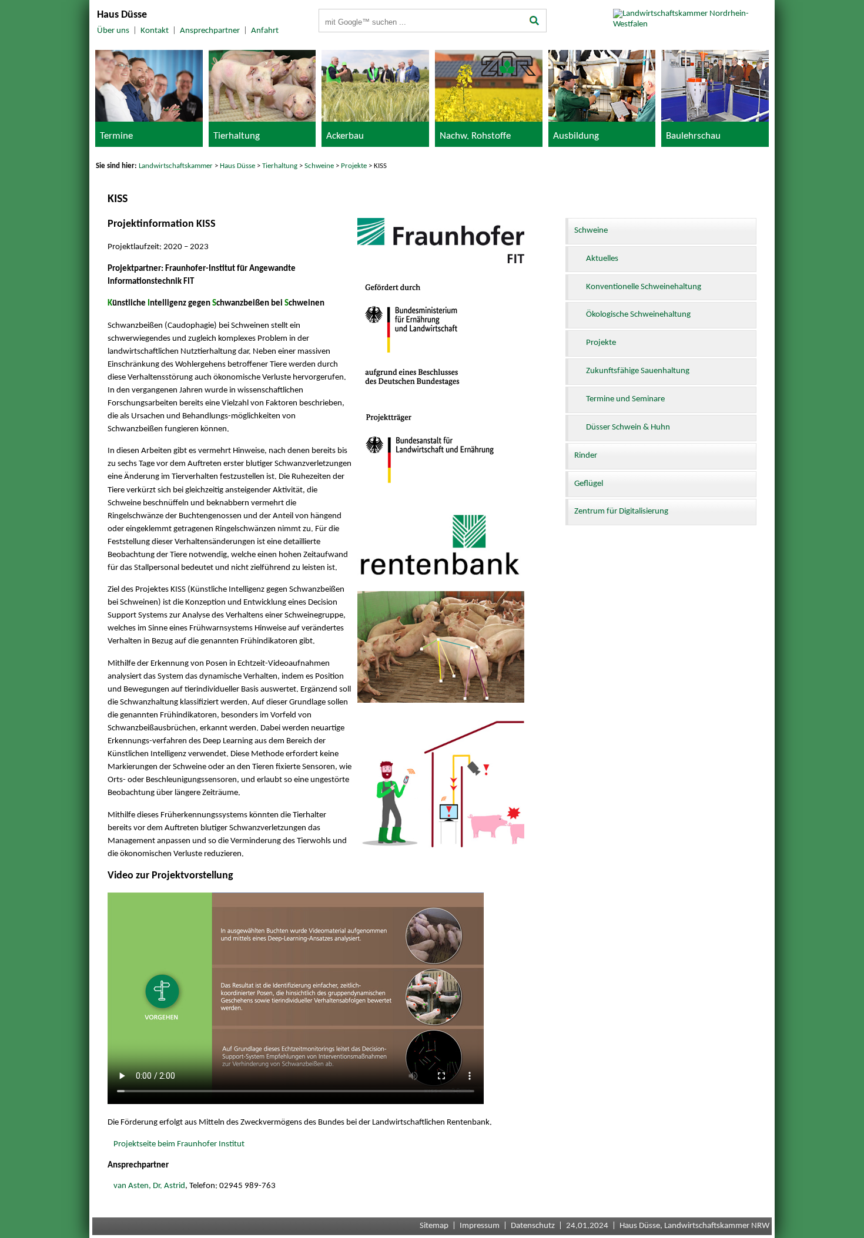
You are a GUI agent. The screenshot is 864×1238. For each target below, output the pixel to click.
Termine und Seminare (625, 399)
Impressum (480, 1226)
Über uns (113, 30)
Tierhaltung (279, 166)
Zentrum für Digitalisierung (621, 511)
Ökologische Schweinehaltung (638, 314)
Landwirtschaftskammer (176, 166)
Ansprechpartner (210, 30)
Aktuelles (602, 258)
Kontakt (154, 30)
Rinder (585, 455)
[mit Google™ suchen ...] (534, 21)
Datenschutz (533, 1226)
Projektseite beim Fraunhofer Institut (179, 1144)
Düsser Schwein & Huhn (628, 427)
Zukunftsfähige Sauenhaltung (637, 371)
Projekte (354, 166)
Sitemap (434, 1226)
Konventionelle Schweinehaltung (643, 287)
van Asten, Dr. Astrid (149, 1186)
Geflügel (588, 483)
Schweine (319, 166)
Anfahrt (265, 30)
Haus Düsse (237, 166)
